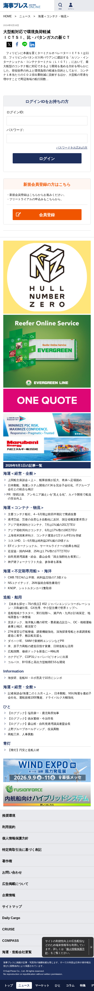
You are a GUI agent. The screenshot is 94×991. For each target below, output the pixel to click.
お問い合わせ (12, 872)
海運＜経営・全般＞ (20, 473)
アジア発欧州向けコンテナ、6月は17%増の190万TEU (42, 530)
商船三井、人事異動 (20, 734)
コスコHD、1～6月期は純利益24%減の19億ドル (38, 540)
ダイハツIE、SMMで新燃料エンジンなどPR (36, 641)
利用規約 (8, 827)
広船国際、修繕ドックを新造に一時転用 (33, 651)
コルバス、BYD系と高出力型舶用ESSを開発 (36, 662)
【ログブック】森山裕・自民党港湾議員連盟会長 (39, 723)
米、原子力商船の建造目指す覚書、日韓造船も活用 (40, 646)
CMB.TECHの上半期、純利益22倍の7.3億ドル (37, 577)
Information (13, 671)
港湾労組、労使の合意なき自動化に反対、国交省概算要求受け (47, 519)
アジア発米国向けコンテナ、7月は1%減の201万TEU (41, 524)
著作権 (7, 861)
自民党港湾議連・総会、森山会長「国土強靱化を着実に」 (45, 556)
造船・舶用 (12, 597)
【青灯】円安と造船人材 (23, 750)
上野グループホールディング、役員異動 (33, 729)
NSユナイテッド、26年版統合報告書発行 (34, 583)
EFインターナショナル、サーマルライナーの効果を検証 (44, 546)
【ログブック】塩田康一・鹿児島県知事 (33, 713)
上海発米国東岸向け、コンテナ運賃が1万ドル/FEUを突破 (44, 535)
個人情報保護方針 (15, 838)
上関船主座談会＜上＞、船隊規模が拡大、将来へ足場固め (45, 480)
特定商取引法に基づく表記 (22, 849)
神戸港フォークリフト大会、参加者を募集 (35, 562)
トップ (8, 985)
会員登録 (47, 215)
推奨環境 (8, 815)
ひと (7, 707)
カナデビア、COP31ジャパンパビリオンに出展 (38, 656)
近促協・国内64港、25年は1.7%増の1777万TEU (38, 551)
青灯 (7, 743)
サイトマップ (12, 906)
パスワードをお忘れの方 (71, 147)
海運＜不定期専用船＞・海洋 (27, 571)
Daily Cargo (11, 918)
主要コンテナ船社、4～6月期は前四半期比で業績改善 (42, 514)
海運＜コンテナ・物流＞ (23, 508)
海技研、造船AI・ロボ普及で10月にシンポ (35, 677)
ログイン (47, 158)
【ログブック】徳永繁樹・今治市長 (30, 718)
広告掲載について (15, 884)
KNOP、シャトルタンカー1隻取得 (30, 588)
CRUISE (8, 929)
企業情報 (8, 895)
